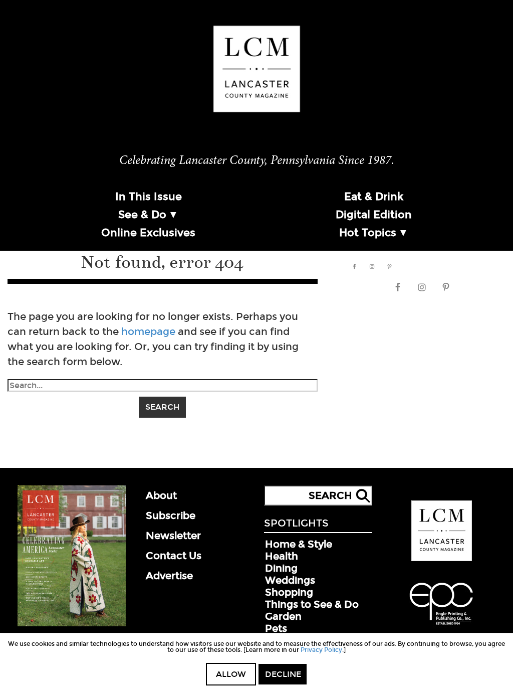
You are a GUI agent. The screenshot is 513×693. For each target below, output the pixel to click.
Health (281, 556)
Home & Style (298, 544)
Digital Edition (374, 214)
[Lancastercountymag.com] (441, 559)
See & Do (142, 214)
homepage (148, 331)
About (161, 495)
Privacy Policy (321, 649)
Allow (231, 674)
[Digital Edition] (72, 624)
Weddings (290, 580)
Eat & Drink (373, 196)
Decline (283, 674)
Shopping (289, 592)
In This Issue (148, 196)
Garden (283, 616)
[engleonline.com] (441, 626)
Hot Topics (367, 232)
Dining (281, 568)
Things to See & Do (312, 604)
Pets (276, 628)
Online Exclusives (148, 232)
